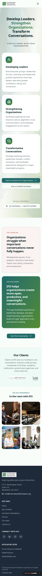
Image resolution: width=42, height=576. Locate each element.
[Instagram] (15, 537)
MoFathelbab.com (9, 556)
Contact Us (6, 524)
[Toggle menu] (37, 3)
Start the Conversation (19, 336)
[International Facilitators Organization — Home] (9, 3)
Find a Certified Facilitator (21, 186)
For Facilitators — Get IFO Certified (22, 206)
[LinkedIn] (9, 537)
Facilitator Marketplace (11, 513)
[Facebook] (4, 537)
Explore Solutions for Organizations (19, 180)
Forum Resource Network (12, 549)
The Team (5, 521)
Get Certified (7, 509)
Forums (5, 517)
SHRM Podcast (7, 553)
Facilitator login (7, 573)
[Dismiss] (39, 573)
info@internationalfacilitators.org (18, 494)
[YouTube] (21, 537)
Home (4, 506)
